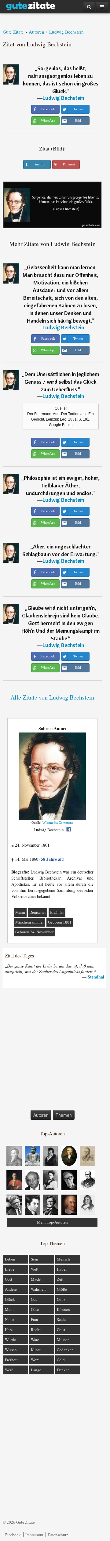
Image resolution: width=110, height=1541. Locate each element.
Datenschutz (58, 1534)
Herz (9, 1329)
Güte (35, 1309)
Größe (62, 1289)
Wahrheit (38, 1289)
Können (63, 1309)
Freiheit (11, 1359)
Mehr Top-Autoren (52, 1222)
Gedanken (65, 1349)
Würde (10, 1339)
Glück (10, 1299)
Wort (35, 1359)
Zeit (60, 1279)
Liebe (9, 1269)
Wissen (11, 1349)
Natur (9, 1319)
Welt (34, 1269)
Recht (36, 1329)
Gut (34, 1299)
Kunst (36, 1349)
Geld (61, 1359)
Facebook (13, 1534)
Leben (10, 1259)
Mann (20, 912)
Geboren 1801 (60, 922)
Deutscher (37, 912)
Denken (63, 1370)
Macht (36, 1279)
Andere (11, 1289)
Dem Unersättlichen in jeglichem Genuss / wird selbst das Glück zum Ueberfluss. (61, 382)
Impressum (34, 1534)
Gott (8, 1279)
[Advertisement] (55, 1050)
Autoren (41, 1115)
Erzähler (57, 912)
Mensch (63, 1259)
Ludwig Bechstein (63, 97)
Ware (35, 1339)
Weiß (9, 1370)
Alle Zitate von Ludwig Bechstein (52, 697)
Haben (62, 1269)
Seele (61, 1319)
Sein (34, 1259)
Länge (36, 1370)
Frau (34, 1319)
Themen (64, 1115)
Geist (61, 1329)
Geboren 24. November (34, 932)
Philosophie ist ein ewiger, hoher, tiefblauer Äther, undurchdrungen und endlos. (62, 485)
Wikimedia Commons (57, 822)
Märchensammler (29, 922)
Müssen (63, 1339)
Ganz (61, 1299)
